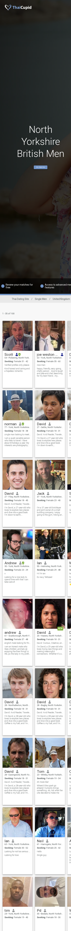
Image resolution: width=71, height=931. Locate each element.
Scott (8, 354)
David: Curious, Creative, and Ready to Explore (50, 643)
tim (7, 910)
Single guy (42, 855)
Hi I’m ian (41, 573)
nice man (41, 365)
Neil (40, 841)
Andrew (10, 563)
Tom (40, 771)
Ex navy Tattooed (44, 577)
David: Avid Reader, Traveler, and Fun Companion (50, 434)
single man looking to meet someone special (17, 434)
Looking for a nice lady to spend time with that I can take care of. (16, 579)
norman (10, 424)
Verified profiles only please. (17, 365)
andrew (10, 632)
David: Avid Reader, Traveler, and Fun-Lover (17, 504)
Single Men (41, 299)
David (41, 424)
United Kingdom (61, 299)
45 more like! (43, 782)
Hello (39, 851)
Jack (40, 493)
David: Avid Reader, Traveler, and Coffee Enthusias (17, 712)
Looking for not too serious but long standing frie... (17, 851)
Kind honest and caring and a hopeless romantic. (17, 369)
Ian (39, 563)
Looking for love (11, 855)
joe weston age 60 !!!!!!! (47, 354)
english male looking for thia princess (17, 643)
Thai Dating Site (20, 299)
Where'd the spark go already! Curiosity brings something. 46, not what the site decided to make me (50, 789)
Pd (39, 910)
